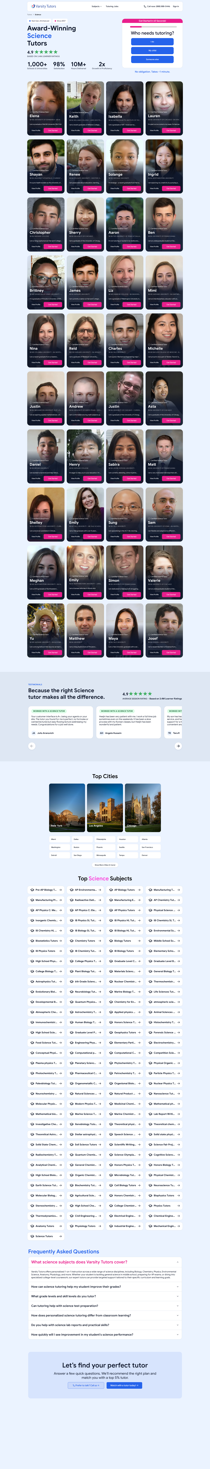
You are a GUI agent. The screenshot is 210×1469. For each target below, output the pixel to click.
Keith (73, 116)
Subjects (96, 6)
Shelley (36, 522)
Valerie (154, 580)
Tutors (29, 14)
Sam (151, 522)
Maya (113, 638)
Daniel (35, 464)
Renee (74, 174)
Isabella (115, 116)
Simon (114, 580)
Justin (35, 406)
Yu (32, 638)
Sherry (75, 232)
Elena (34, 116)
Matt (152, 464)
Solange (115, 174)
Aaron (114, 232)
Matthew (77, 638)
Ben (151, 232)
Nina (34, 348)
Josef (153, 638)
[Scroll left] (31, 746)
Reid (73, 348)
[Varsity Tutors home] (43, 6)
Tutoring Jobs (112, 6)
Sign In (176, 6)
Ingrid (153, 174)
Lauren (154, 116)
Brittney (37, 290)
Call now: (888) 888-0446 (158, 6)
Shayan (36, 174)
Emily (74, 522)
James (75, 290)
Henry (74, 464)
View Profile (36, 130)
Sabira (114, 464)
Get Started (52, 130)
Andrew (76, 406)
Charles (115, 348)
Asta (152, 406)
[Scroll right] (178, 746)
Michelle (155, 348)
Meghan (37, 580)
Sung (113, 522)
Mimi (152, 290)
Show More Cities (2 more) (105, 865)
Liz (111, 290)
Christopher (40, 232)
